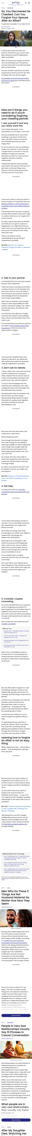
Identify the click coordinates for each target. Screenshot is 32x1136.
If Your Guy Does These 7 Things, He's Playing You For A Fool (15, 636)
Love (8, 888)
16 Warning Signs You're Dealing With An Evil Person (16, 641)
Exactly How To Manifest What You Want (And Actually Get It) (16, 631)
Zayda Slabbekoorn (7, 907)
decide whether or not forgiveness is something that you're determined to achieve (15, 206)
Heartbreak (10, 8)
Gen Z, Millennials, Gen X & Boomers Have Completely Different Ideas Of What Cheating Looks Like (16, 858)
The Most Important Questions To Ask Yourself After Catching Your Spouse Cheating (16, 808)
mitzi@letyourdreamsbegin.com (15, 824)
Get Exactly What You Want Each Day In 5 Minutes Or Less (16, 646)
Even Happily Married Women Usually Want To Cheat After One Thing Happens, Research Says (15, 864)
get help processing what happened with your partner (15, 492)
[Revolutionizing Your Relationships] (16, 2)
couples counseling (8, 624)
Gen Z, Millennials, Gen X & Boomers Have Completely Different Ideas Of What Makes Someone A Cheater (16, 870)
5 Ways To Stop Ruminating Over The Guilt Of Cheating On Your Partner (15, 478)
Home (3, 8)
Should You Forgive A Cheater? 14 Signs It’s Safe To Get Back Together (15, 247)
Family (9, 1127)
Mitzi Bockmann (5, 27)
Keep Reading (16, 1015)
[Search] (25, 3)
